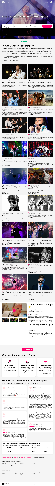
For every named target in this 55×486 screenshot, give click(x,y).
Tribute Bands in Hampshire (25, 457)
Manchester (4, 474)
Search (46, 2)
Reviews (27, 484)
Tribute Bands (15, 457)
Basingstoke (4, 463)
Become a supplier (33, 484)
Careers (45, 484)
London (3, 472)
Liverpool (21, 473)
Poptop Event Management (6, 457)
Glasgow (39, 472)
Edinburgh (22, 474)
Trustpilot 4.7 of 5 (14, 484)
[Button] (14, 71)
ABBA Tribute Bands (5, 467)
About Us (23, 484)
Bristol (21, 472)
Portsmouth (22, 463)
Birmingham (4, 473)
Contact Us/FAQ (40, 484)
